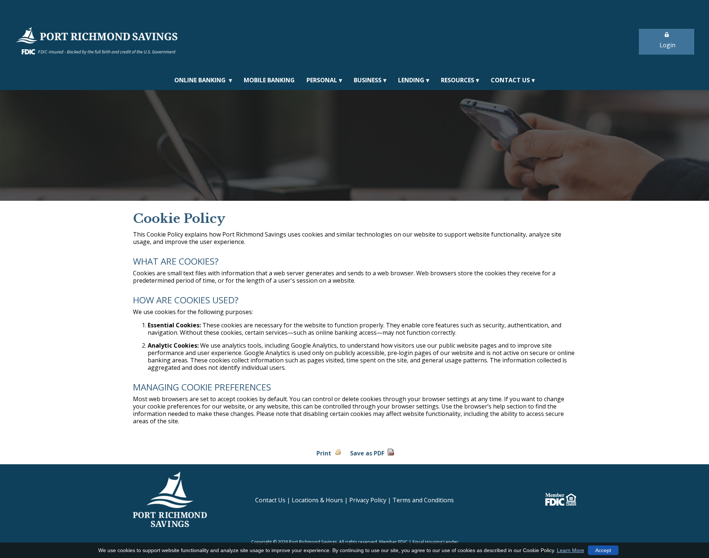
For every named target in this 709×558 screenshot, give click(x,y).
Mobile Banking (269, 80)
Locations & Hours (317, 500)
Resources (457, 80)
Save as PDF (367, 453)
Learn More (570, 550)
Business (367, 80)
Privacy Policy (367, 500)
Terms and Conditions (423, 500)
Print (323, 453)
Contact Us (510, 80)
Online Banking (200, 80)
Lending (411, 80)
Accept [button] (603, 550)
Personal (321, 80)
